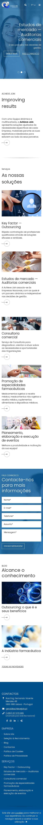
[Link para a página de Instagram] (11, 721)
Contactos (9, 747)
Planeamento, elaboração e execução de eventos (18, 792)
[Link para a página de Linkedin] (15, 721)
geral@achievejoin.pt (16, 708)
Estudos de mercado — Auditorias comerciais (21, 773)
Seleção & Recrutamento (17, 738)
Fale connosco (30, 53)
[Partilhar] (21, 721)
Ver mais (7, 617)
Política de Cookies (13, 751)
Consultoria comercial (15, 778)
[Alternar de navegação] (39, 5)
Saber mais (11, 53)
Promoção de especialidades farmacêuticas (19, 784)
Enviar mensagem (13, 546)
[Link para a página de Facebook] (7, 721)
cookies (19, 812)
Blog (6, 742)
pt (33, 4)
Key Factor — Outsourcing (17, 767)
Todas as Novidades (13, 666)
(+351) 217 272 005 (15, 713)
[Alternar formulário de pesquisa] (25, 5)
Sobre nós (9, 734)
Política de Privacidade (16, 755)
